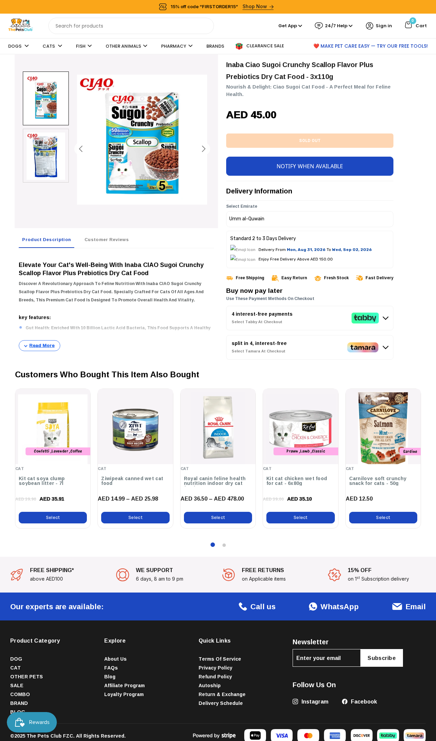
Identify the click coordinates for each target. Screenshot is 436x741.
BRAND (19, 703)
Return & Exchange (222, 694)
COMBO (20, 694)
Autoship (210, 685)
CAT (15, 667)
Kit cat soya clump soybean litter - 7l (42, 481)
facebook (363, 701)
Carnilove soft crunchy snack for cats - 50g (378, 481)
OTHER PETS (26, 676)
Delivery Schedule (221, 703)
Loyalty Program (124, 694)
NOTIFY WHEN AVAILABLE (310, 166)
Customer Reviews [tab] (106, 239)
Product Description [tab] (46, 239)
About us (115, 658)
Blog (109, 676)
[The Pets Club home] (20, 25)
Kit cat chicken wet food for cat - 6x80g (296, 481)
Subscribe (382, 658)
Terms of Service (220, 658)
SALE (17, 685)
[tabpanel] (116, 302)
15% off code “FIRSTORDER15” (219, 6)
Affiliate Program (124, 685)
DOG (16, 658)
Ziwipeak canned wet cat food (132, 481)
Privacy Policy (215, 667)
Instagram (314, 701)
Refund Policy (215, 676)
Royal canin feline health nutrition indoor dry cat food (215, 483)
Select (53, 517)
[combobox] (131, 26)
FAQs (111, 667)
